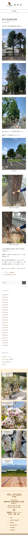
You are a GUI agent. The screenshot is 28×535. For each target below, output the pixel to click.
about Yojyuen (14, 520)
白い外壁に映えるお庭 (9, 274)
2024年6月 (5, 310)
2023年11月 (5, 315)
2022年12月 (5, 325)
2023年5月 (5, 322)
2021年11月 (5, 345)
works (12, 522)
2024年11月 (5, 305)
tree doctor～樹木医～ (10, 268)
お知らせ (4, 364)
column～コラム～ (7, 357)
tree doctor (13, 525)
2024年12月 (5, 302)
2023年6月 (5, 320)
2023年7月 (5, 317)
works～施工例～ (6, 362)
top (11, 517)
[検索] (24, 282)
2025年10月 (5, 295)
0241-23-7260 (16, 505)
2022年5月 (5, 335)
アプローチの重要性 (9, 272)
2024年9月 (5, 307)
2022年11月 (5, 327)
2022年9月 (5, 330)
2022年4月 (5, 338)
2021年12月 (5, 343)
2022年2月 (5, 340)
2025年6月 (5, 297)
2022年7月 (5, 332)
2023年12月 (5, 312)
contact (12, 530)
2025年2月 (5, 300)
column (12, 527)
